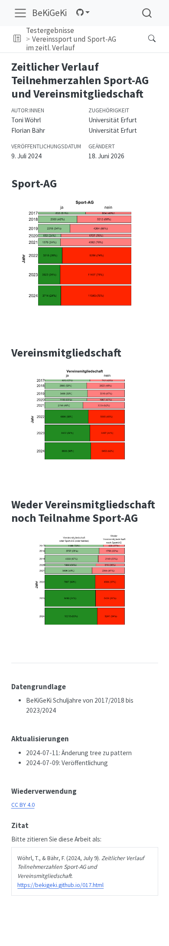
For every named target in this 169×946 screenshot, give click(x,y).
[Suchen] (144, 39)
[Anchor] (71, 686)
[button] (17, 39)
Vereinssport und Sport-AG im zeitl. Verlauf (71, 43)
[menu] (20, 13)
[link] (82, 12)
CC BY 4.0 (23, 805)
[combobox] (147, 13)
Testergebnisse (50, 30)
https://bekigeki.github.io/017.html (60, 885)
